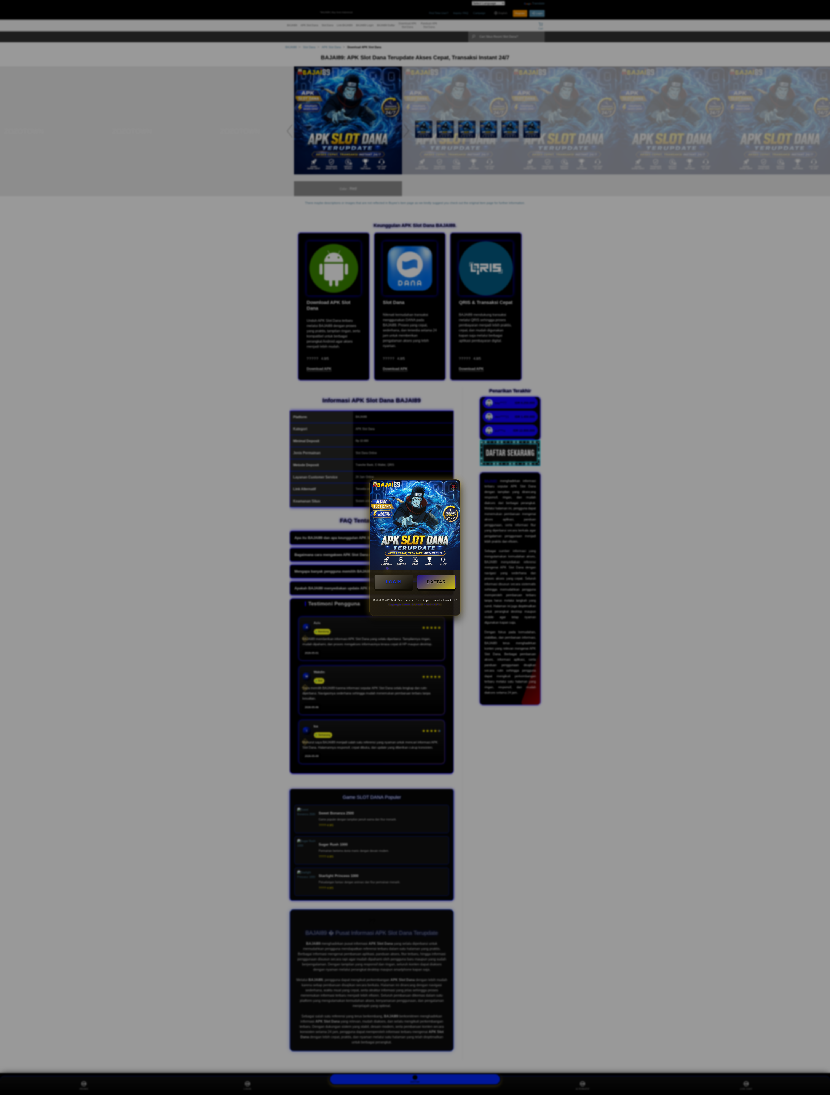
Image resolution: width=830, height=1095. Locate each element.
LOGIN (394, 582)
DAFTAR (436, 582)
